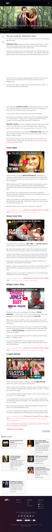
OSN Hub (28, 502)
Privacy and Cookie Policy (23, 524)
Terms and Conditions (14, 524)
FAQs (40, 502)
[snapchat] (30, 516)
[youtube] (27, 516)
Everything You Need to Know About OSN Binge (16, 482)
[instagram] (22, 516)
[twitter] (33, 516)
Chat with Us (42, 506)
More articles (46, 431)
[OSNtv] (7, 500)
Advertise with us (18, 502)
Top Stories (29, 524)
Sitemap (40, 524)
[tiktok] (25, 516)
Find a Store (42, 508)
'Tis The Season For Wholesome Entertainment (42, 468)
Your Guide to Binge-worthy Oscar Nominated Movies (42, 442)
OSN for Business (29, 505)
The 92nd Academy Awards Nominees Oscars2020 (15, 457)
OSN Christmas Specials (41, 456)
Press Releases (35, 524)
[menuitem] (8, 3)
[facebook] (19, 516)
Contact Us (41, 504)
